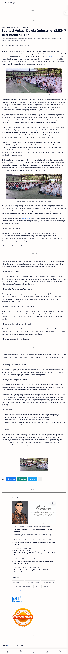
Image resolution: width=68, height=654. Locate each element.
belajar (36, 130)
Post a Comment (34, 490)
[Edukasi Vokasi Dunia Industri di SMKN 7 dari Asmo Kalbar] (34, 80)
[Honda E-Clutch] (25, 567)
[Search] (65, 2)
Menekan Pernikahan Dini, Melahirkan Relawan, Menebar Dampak (33, 530)
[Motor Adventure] (34, 559)
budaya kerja (52, 56)
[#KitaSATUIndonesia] (27, 526)
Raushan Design (41, 645)
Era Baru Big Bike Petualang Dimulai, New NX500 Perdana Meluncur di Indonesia (33, 562)
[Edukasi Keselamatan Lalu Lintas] (30, 540)
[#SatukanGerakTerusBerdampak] (41, 526)
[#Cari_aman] (23, 548)
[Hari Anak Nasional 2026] (45, 540)
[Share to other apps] (40, 479)
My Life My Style (9, 3)
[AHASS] (29, 548)
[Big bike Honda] (24, 559)
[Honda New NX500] (35, 567)
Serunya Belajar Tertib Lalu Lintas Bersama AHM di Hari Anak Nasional (34, 543)
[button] (62, 2)
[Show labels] (17, 591)
